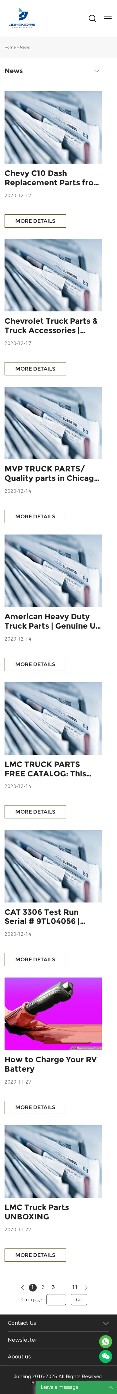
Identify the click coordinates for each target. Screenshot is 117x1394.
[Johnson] (105, 1341)
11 (75, 1287)
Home (10, 47)
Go (79, 1299)
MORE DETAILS (35, 221)
